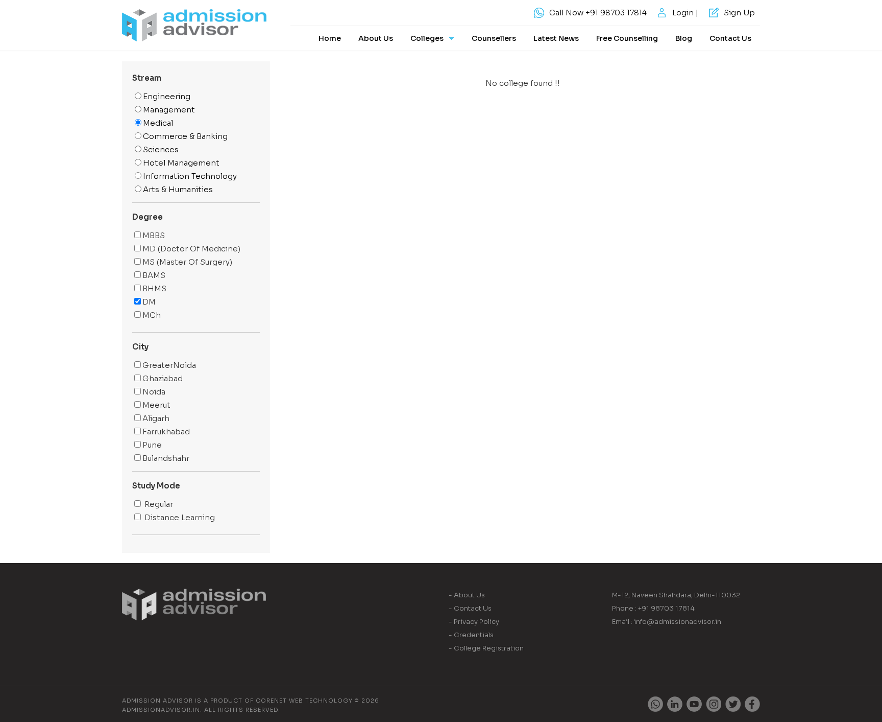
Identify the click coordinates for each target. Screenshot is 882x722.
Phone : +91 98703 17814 (653, 608)
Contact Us (730, 38)
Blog (683, 38)
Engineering (166, 96)
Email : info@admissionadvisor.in (666, 621)
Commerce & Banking (185, 136)
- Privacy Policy (474, 621)
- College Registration (486, 648)
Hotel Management (181, 163)
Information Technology (190, 176)
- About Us (467, 595)
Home (329, 38)
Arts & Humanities (178, 189)
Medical (158, 123)
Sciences (161, 149)
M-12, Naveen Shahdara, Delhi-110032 (676, 595)
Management (169, 109)
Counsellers (494, 38)
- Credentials (471, 635)
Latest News (556, 38)
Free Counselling (627, 38)
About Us (375, 38)
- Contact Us (470, 608)
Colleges (427, 38)
